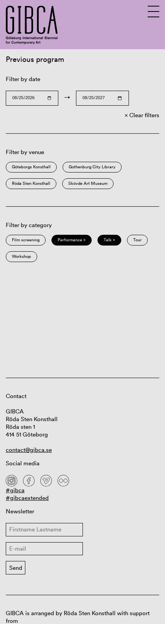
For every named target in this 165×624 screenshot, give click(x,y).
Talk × (109, 239)
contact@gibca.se (29, 449)
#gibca (15, 490)
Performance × (72, 239)
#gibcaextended (27, 497)
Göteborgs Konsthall (31, 166)
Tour (137, 239)
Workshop (21, 256)
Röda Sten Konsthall (31, 183)
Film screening (26, 239)
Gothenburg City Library (92, 166)
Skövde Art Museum (87, 183)
